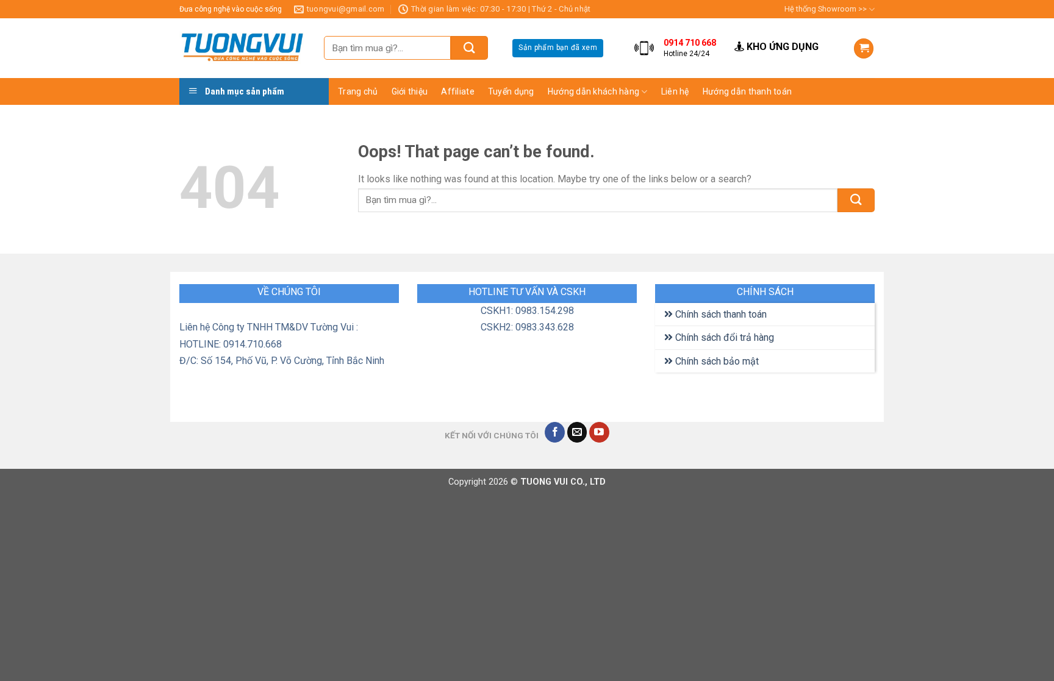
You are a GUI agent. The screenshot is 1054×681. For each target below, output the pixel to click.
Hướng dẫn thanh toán (747, 91)
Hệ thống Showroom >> (825, 8)
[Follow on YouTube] (599, 432)
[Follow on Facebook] (555, 432)
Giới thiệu (410, 91)
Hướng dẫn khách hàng (594, 91)
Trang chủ (358, 91)
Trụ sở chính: (922, 32)
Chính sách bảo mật (716, 361)
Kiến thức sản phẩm (705, 114)
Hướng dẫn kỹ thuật (704, 138)
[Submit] (469, 48)
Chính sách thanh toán (720, 314)
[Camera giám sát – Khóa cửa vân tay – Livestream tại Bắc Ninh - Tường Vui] (242, 48)
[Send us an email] (577, 432)
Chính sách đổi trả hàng (723, 337)
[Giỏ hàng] (863, 48)
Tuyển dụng (511, 91)
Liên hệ (675, 91)
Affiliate (458, 91)
